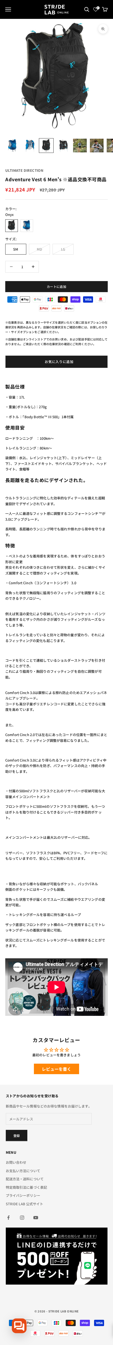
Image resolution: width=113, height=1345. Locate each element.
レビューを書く (56, 1069)
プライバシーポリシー (23, 1195)
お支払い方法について (23, 1170)
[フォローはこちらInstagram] (22, 1217)
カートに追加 (56, 286)
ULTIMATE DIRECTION (24, 170)
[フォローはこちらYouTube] (35, 1217)
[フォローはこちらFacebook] (8, 1217)
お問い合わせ (16, 1162)
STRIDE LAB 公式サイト (24, 1203)
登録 (16, 1135)
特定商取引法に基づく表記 (26, 1187)
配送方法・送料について (25, 1178)
